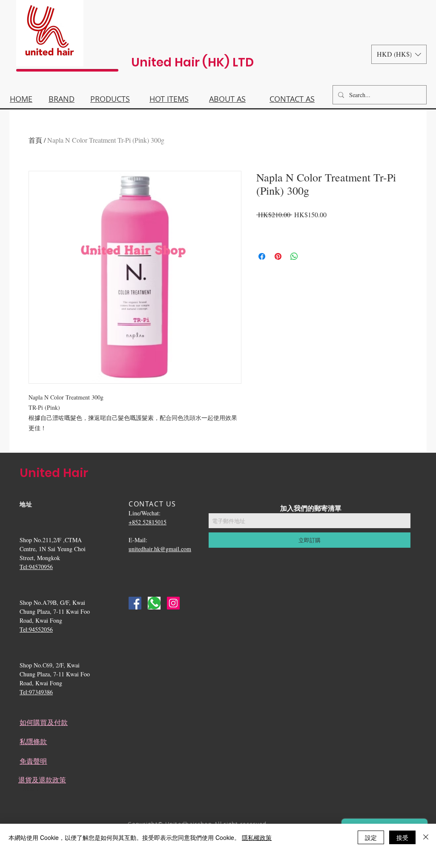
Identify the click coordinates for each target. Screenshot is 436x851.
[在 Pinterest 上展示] (278, 256)
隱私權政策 (257, 837)
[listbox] (399, 54)
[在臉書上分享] (262, 256)
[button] (399, 54)
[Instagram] (173, 603)
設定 (371, 837)
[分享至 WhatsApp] (294, 256)
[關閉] (426, 837)
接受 (402, 837)
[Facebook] (135, 603)
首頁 (35, 139)
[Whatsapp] (154, 603)
